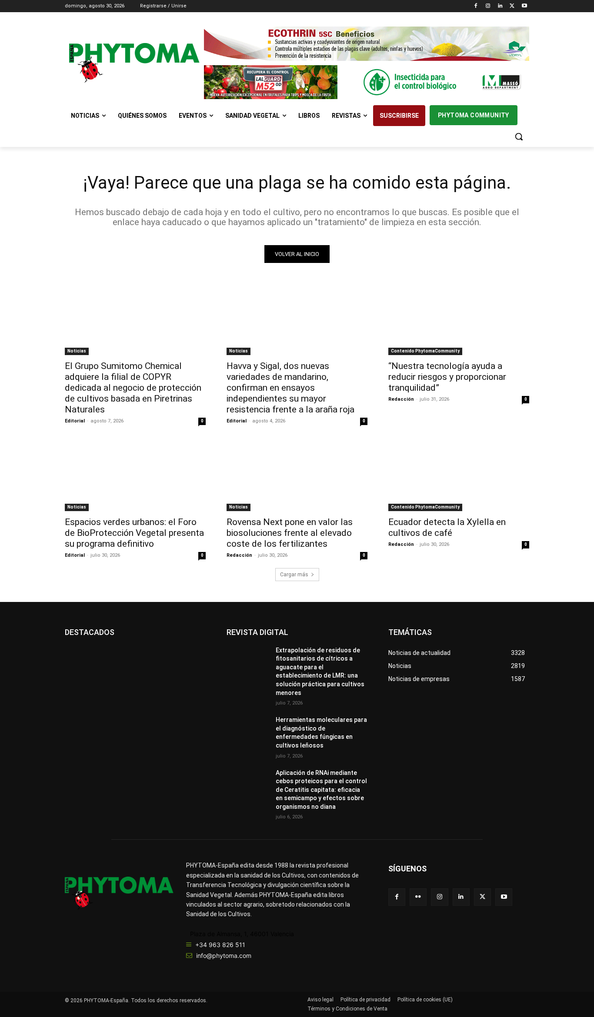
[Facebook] (476, 6)
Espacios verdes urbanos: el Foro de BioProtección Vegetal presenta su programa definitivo (134, 533)
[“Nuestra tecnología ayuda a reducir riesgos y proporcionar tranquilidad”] (458, 320)
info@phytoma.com (223, 955)
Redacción (401, 399)
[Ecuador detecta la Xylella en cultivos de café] (458, 476)
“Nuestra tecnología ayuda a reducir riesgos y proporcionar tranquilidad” (447, 377)
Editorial (75, 421)
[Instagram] (488, 6)
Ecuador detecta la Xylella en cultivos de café (447, 527)
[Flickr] (418, 896)
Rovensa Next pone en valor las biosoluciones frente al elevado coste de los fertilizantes (290, 533)
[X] (512, 6)
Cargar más (294, 575)
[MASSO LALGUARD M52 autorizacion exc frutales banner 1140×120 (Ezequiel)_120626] (366, 82)
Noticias (76, 351)
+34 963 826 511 (220, 944)
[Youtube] (524, 6)
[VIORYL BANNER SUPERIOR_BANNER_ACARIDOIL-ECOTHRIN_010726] (366, 44)
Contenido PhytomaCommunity (425, 351)
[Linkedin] (500, 6)
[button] (518, 136)
